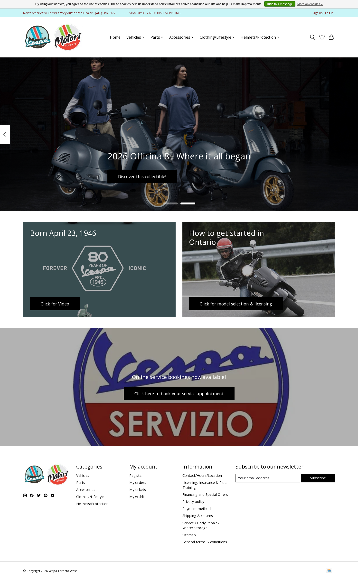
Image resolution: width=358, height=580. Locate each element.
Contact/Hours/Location (202, 475)
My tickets (137, 489)
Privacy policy (193, 501)
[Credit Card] (329, 571)
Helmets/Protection (92, 503)
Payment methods (197, 508)
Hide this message (280, 4)
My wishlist (138, 496)
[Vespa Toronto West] (53, 37)
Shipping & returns (197, 515)
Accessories (85, 489)
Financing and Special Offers (205, 494)
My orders (137, 482)
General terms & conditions (204, 541)
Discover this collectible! (142, 176)
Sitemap (189, 534)
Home (115, 37)
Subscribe (318, 477)
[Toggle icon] (312, 37)
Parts (80, 482)
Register (136, 475)
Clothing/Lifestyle (90, 496)
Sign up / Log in (322, 13)
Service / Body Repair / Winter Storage (200, 525)
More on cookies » (310, 4)
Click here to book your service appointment (179, 393)
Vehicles (82, 475)
